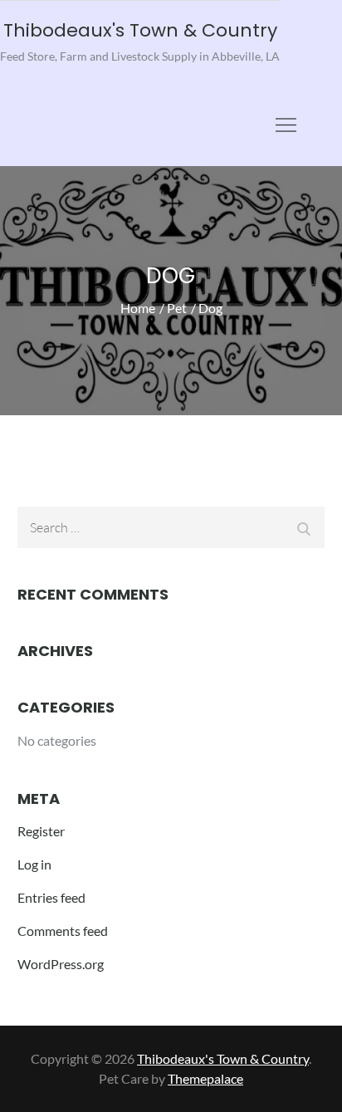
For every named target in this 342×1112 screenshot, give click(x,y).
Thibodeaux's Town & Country (140, 30)
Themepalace (205, 1078)
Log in (34, 864)
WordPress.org (60, 964)
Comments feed (62, 930)
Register (41, 831)
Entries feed (51, 897)
